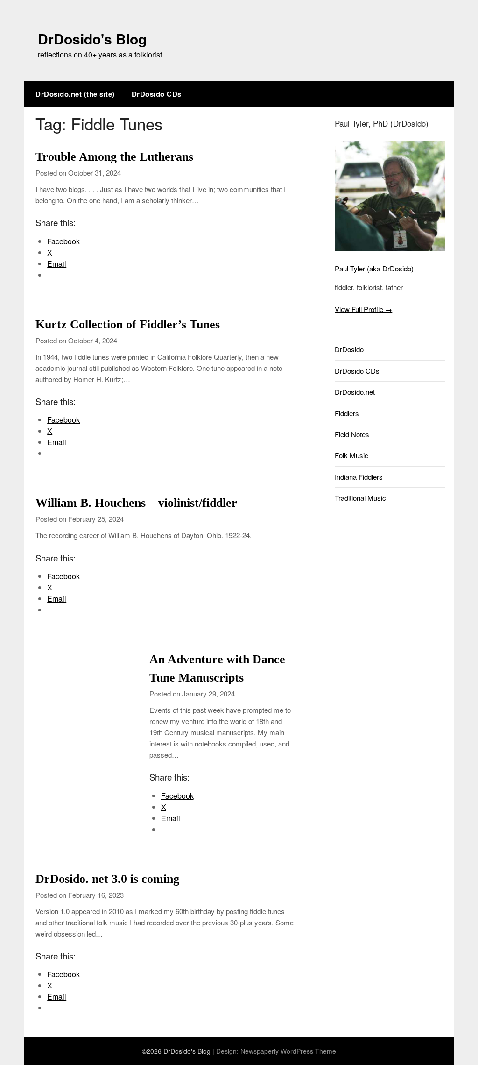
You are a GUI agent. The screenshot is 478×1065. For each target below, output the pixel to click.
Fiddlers (347, 413)
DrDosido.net (355, 392)
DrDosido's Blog (92, 38)
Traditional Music (360, 498)
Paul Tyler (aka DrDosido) (374, 268)
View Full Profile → (363, 309)
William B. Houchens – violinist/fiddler (136, 503)
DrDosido (349, 349)
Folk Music (351, 455)
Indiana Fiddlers (359, 477)
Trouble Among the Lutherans (114, 156)
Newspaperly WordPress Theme (288, 1051)
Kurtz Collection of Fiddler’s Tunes (127, 324)
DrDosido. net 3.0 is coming (107, 879)
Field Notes (352, 434)
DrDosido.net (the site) (75, 94)
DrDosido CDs (157, 94)
